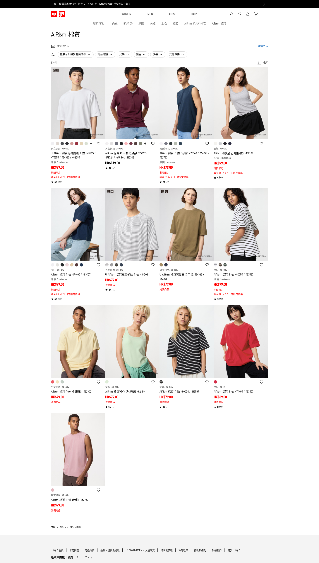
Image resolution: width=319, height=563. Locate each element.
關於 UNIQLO (233, 550)
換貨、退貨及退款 (110, 550)
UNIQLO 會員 (57, 550)
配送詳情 (90, 550)
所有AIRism (99, 23)
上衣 (164, 23)
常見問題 (74, 550)
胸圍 (141, 23)
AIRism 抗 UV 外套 (195, 23)
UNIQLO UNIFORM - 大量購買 (140, 550)
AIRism (63, 527)
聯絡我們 (217, 550)
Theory (88, 557)
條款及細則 (200, 550)
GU (78, 557)
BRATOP (128, 23)
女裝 (53, 527)
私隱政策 (183, 550)
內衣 (115, 23)
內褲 (152, 23)
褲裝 (175, 23)
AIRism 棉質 (219, 23)
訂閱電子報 (167, 550)
